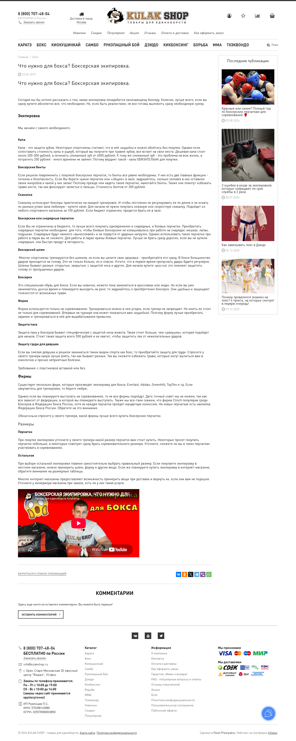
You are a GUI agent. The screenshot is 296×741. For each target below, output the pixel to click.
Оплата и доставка (175, 33)
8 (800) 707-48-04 (34, 13)
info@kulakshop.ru (35, 664)
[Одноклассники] (184, 574)
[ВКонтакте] (178, 574)
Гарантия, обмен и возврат (169, 674)
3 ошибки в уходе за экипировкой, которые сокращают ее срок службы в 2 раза (247, 188)
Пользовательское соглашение (172, 705)
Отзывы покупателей (165, 684)
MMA (217, 44)
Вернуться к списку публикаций (42, 573)
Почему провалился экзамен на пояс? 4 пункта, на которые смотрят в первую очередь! (248, 300)
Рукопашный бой (122, 44)
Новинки (79, 33)
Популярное (115, 33)
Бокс (41, 44)
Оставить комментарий (39, 614)
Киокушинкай (66, 44)
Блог (154, 695)
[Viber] (202, 574)
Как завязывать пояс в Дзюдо (244, 245)
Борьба (200, 44)
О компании (159, 653)
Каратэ (25, 44)
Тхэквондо (238, 44)
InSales (272, 733)
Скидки (96, 33)
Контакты (157, 658)
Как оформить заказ (208, 33)
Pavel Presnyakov (224, 733)
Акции (134, 33)
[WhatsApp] (208, 574)
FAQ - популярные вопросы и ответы (176, 679)
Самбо (92, 44)
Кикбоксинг (175, 44)
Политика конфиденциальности (173, 700)
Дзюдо (151, 44)
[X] (190, 574)
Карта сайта (87, 733)
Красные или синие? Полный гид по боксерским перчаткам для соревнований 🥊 (246, 111)
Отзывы (150, 33)
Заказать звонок (33, 22)
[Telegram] (196, 574)
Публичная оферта (164, 710)
